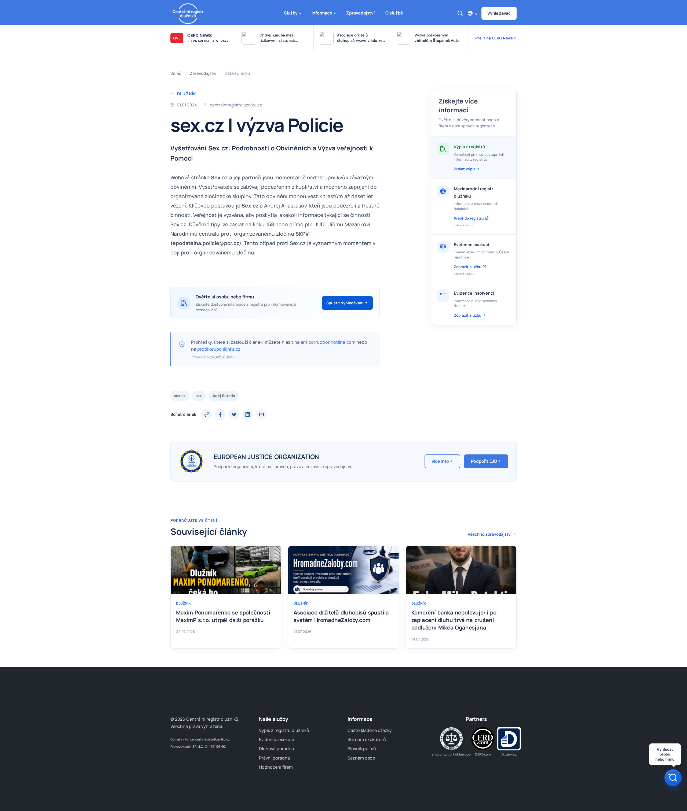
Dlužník (186, 93)
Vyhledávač (499, 13)
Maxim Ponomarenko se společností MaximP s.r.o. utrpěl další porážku (223, 616)
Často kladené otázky (370, 730)
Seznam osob (361, 758)
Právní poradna (274, 758)
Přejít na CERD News (494, 37)
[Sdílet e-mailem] (261, 414)
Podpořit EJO (484, 461)
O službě (394, 13)
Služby (291, 13)
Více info (440, 461)
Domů (175, 73)
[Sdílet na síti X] (234, 414)
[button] (472, 13)
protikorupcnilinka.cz (218, 349)
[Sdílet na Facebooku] (220, 414)
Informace (322, 13)
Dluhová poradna (276, 748)
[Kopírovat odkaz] (206, 414)
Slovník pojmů (362, 748)
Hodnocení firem (276, 767)
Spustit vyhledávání (345, 302)
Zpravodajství (360, 13)
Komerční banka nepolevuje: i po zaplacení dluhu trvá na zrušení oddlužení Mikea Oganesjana (453, 620)
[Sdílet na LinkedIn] (247, 414)
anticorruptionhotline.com (328, 342)
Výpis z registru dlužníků (284, 730)
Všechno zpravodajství (490, 534)
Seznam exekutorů (367, 739)
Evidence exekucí (276, 739)
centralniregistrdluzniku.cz (210, 739)
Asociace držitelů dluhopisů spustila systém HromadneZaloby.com (341, 616)
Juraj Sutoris (223, 395)
